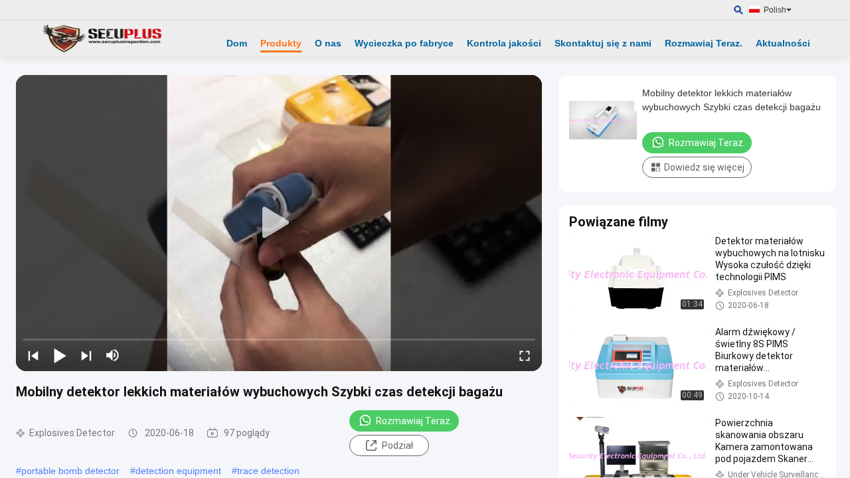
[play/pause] (59, 355)
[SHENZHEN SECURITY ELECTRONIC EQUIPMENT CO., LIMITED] (103, 38)
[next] (86, 355)
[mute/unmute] (113, 355)
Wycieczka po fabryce (404, 43)
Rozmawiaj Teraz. (703, 43)
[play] (279, 223)
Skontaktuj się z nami (602, 43)
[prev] (33, 355)
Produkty (280, 43)
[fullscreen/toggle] (524, 355)
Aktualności (783, 43)
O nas (328, 43)
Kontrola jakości (504, 43)
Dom (236, 43)
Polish (775, 10)
